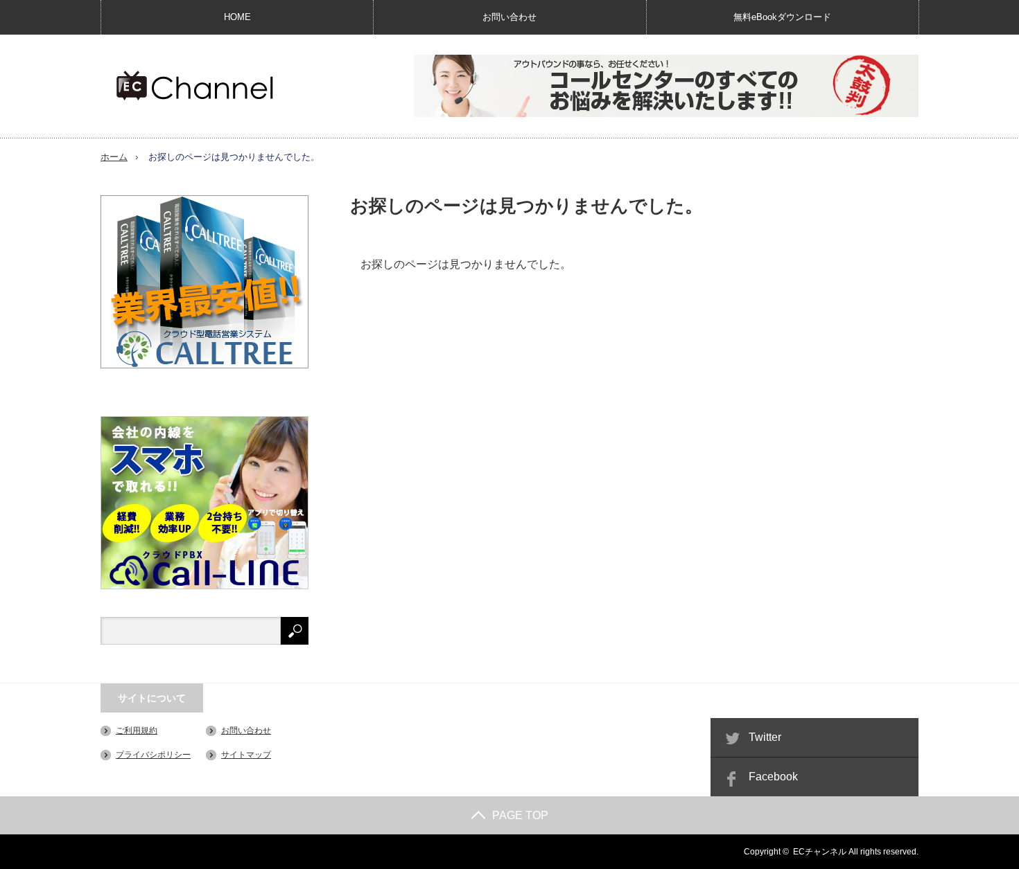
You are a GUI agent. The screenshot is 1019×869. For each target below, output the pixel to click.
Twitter (765, 737)
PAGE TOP (520, 815)
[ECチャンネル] (194, 85)
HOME (237, 17)
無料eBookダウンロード (782, 17)
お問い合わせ (509, 17)
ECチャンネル (819, 852)
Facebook (773, 776)
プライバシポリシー (153, 755)
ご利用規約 (136, 730)
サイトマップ (246, 755)
